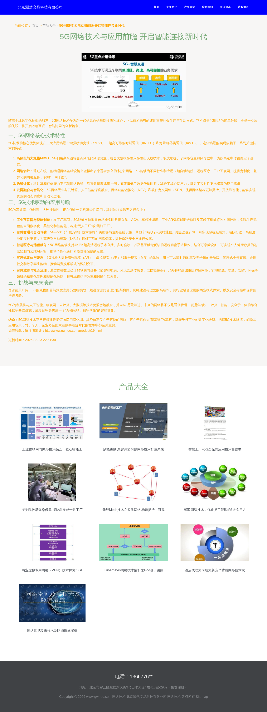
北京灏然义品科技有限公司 (40, 7)
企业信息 (225, 6)
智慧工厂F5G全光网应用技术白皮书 (215, 449)
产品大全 (189, 6)
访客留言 (243, 6)
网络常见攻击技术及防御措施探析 (52, 630)
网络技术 (119, 696)
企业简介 (171, 6)
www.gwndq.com (98, 696)
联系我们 (207, 6)
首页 (156, 6)
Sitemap (202, 696)
